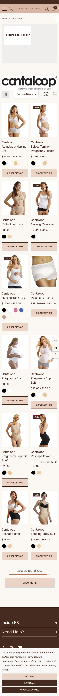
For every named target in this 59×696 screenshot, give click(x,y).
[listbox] (26, 94)
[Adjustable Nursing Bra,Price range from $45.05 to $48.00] (15, 120)
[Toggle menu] (4, 8)
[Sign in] (47, 9)
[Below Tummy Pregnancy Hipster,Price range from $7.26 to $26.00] (44, 120)
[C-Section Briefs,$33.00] (15, 198)
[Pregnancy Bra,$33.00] (15, 352)
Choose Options (15, 173)
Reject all (29, 683)
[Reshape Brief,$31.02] (15, 508)
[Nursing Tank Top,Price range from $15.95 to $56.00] (15, 271)
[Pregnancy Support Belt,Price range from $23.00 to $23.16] (44, 352)
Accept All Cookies (29, 690)
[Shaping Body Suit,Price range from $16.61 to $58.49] (44, 508)
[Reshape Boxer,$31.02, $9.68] (44, 430)
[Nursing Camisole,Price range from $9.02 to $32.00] (44, 198)
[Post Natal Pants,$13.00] (44, 271)
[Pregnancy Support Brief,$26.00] (15, 430)
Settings (29, 676)
